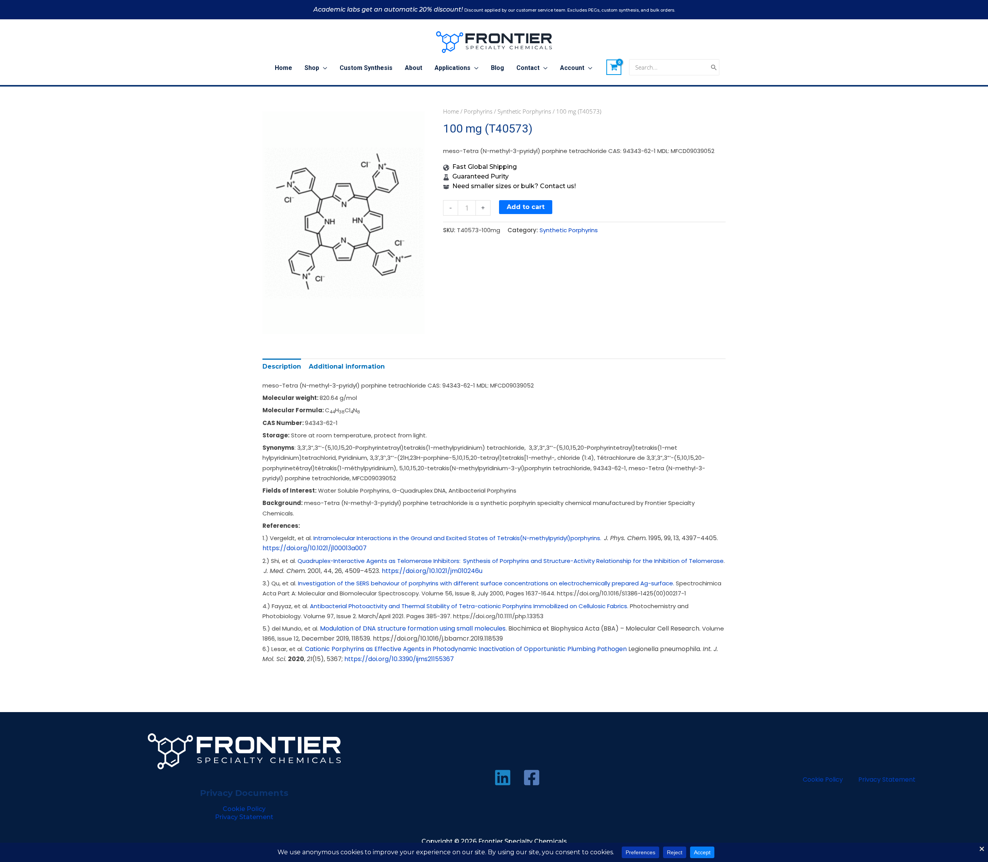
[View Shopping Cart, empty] (614, 67)
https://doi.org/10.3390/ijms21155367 (399, 659)
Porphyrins (478, 111)
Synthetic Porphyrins (524, 111)
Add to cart (526, 207)
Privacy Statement (244, 817)
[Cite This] (603, 538)
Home (451, 111)
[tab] (281, 366)
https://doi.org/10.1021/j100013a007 (314, 548)
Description (281, 366)
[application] (323, 68)
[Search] (714, 67)
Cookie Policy (244, 809)
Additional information (347, 366)
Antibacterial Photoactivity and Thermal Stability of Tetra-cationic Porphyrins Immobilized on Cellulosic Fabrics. (469, 606)
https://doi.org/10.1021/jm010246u (432, 570)
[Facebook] (531, 777)
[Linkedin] (502, 777)
